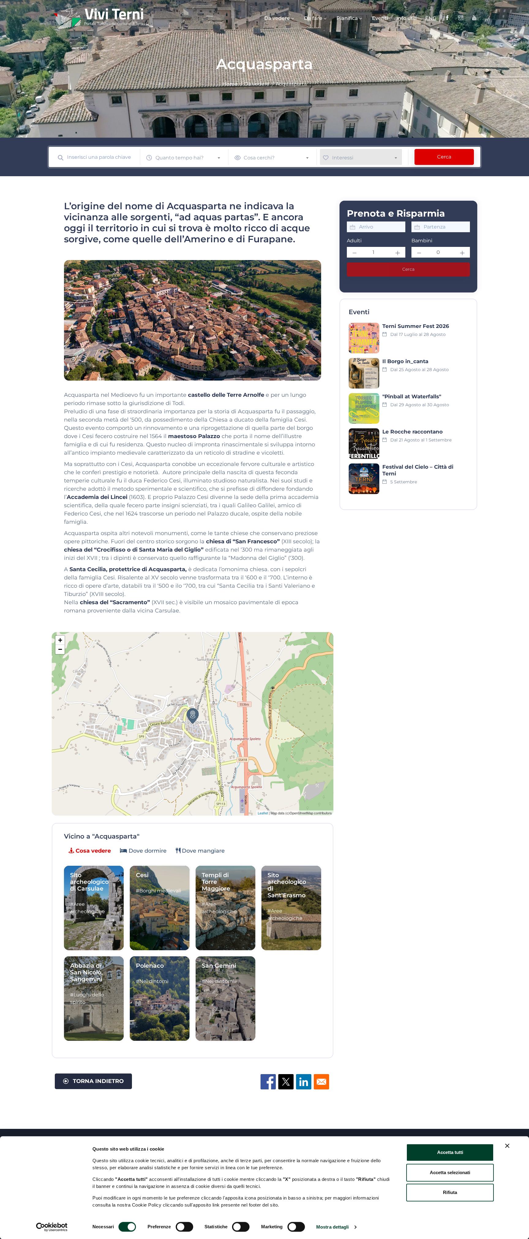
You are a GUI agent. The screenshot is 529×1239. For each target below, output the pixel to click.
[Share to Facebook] (268, 1081)
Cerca (444, 157)
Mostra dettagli (332, 1227)
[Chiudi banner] (507, 1146)
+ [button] (60, 640)
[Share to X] (286, 1081)
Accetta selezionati (450, 1172)
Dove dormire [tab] (147, 850)
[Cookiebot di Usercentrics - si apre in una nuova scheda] (52, 1227)
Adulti (354, 241)
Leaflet (263, 812)
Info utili (406, 18)
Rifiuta (450, 1192)
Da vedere (277, 18)
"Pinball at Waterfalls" (411, 396)
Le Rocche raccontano (412, 432)
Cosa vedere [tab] (92, 850)
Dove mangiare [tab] (202, 850)
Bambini (421, 241)
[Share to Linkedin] (303, 1081)
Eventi (380, 18)
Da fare (313, 18)
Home (230, 84)
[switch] (184, 1227)
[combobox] (190, 157)
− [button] (60, 649)
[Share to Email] (321, 1081)
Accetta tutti (450, 1152)
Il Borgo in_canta (405, 361)
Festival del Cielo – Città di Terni (417, 470)
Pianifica (347, 18)
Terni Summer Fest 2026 (415, 326)
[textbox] (190, 157)
